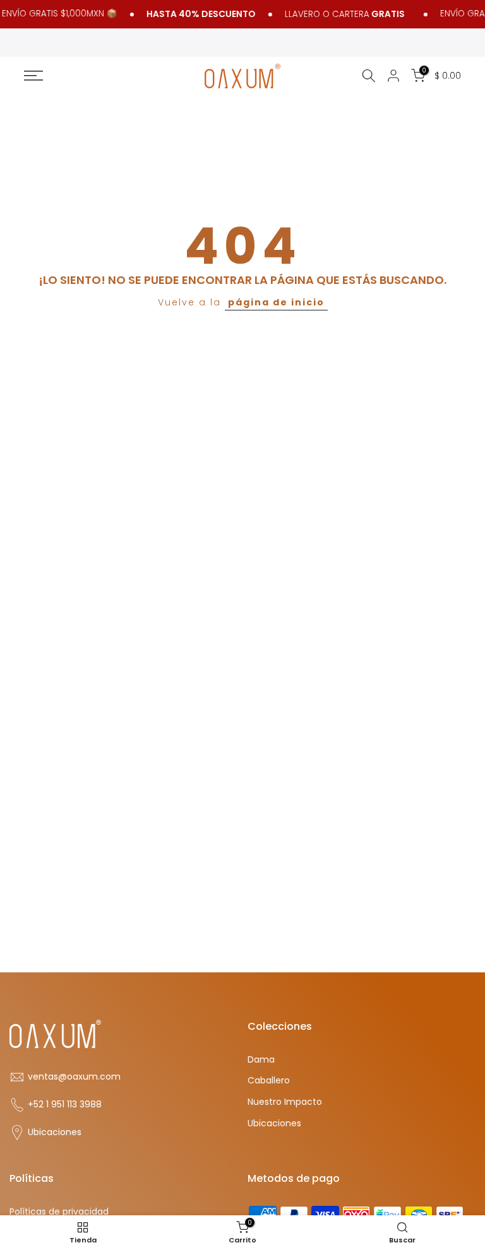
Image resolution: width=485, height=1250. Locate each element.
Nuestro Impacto (285, 1102)
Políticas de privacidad (59, 1212)
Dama (261, 1060)
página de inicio (276, 302)
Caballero (269, 1081)
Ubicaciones (54, 1132)
